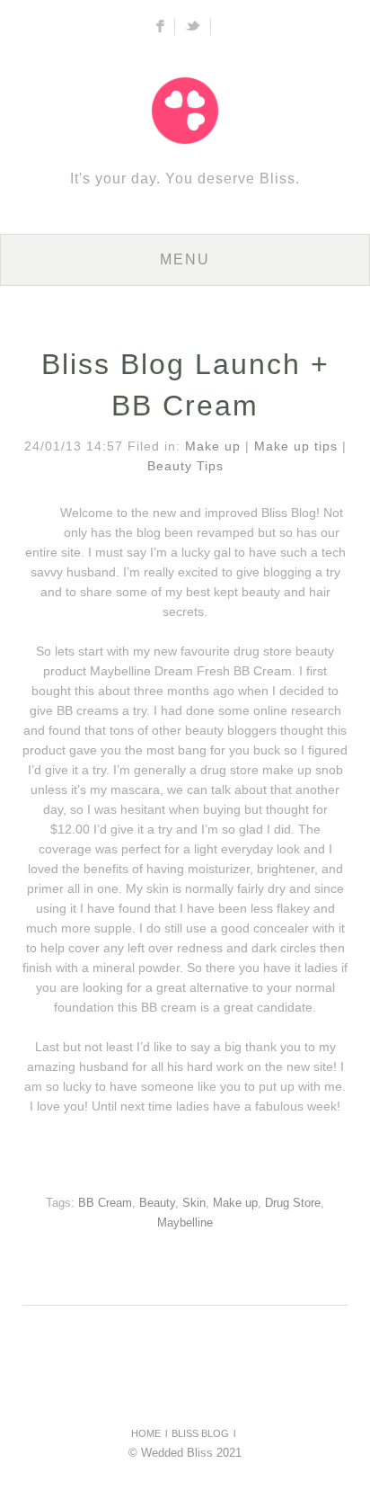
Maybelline (185, 1223)
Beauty (157, 1203)
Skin (194, 1203)
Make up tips (296, 446)
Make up (213, 446)
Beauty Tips (185, 466)
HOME (146, 1433)
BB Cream (105, 1203)
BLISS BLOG (200, 1433)
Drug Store (293, 1203)
